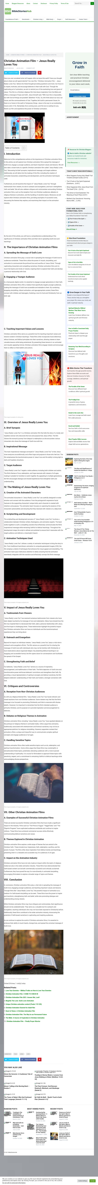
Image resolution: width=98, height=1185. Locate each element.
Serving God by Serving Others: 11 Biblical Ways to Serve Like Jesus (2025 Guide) (41, 1116)
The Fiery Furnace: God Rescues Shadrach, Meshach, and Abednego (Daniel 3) (47, 1088)
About (28, 3)
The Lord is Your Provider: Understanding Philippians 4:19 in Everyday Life (83, 521)
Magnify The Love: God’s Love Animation (20, 1001)
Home (7, 3)
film (15, 1054)
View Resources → (73, 162)
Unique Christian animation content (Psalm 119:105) (24, 1004)
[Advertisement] (49, 36)
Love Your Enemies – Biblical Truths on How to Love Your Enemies (28, 990)
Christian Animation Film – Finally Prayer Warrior (23, 1021)
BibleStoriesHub (12, 1152)
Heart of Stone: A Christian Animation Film (20, 1011)
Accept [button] (92, 1181)
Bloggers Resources (18, 3)
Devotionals (25, 19)
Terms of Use (64, 3)
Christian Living (37, 19)
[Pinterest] (39, 73)
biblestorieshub (9, 68)
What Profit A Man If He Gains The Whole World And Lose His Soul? (41, 1140)
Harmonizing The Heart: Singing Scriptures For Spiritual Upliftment (84, 487)
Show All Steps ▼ (71, 229)
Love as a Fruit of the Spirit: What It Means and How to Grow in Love (64, 1135)
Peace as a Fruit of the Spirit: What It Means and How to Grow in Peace (64, 1115)
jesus (21, 1054)
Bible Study (49, 19)
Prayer (59, 19)
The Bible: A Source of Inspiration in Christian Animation (25, 1018)
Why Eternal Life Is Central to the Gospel (18, 1134)
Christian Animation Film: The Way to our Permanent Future (26, 1014)
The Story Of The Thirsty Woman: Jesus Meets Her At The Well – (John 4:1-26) (84, 531)
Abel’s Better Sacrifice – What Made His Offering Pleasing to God (83, 504)
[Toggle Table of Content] (22, 148)
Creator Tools (83, 19)
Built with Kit (79, 107)
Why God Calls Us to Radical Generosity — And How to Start (18, 1125)
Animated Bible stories (17, 55)
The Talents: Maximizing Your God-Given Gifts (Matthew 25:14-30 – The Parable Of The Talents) (41, 1128)
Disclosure (44, 3)
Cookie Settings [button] (82, 1181)
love (28, 1054)
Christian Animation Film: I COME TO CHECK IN (22, 994)
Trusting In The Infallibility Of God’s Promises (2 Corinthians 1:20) (18, 1115)
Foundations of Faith (11, 19)
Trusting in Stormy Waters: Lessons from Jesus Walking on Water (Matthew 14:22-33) (49, 1077)
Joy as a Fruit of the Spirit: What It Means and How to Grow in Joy (64, 1125)
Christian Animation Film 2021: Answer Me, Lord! (22, 997)
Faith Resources (70, 19)
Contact (35, 3)
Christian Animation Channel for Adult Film (20, 1008)
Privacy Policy (54, 3)
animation (8, 1054)
